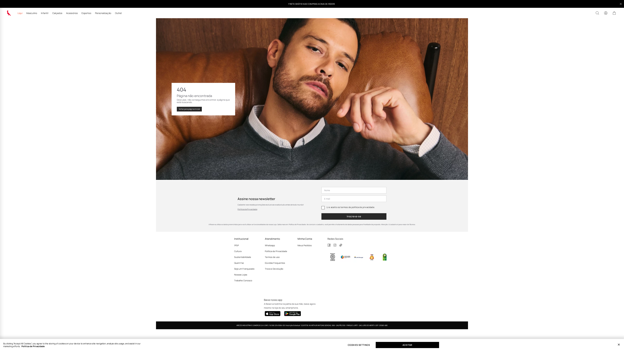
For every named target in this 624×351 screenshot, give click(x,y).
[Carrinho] (614, 13)
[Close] (618, 344)
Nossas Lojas (240, 274)
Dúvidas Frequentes (275, 262)
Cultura (237, 251)
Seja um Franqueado (244, 268)
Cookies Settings (359, 344)
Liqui (20, 13)
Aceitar (407, 344)
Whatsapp (270, 245)
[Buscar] (597, 13)
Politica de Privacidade (33, 346)
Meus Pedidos (305, 245)
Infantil (44, 13)
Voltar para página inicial (189, 109)
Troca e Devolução (274, 268)
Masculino (31, 13)
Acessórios (72, 13)
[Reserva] (8, 13)
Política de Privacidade (247, 209)
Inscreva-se (354, 216)
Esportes (86, 13)
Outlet (118, 13)
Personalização (103, 13)
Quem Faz (239, 262)
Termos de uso (272, 257)
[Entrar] (606, 13)
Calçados (57, 13)
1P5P (236, 245)
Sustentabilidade (242, 257)
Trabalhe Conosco (243, 280)
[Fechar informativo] (621, 4)
